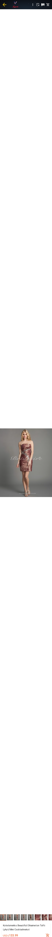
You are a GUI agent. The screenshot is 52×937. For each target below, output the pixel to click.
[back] (4, 5)
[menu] (32, 4)
